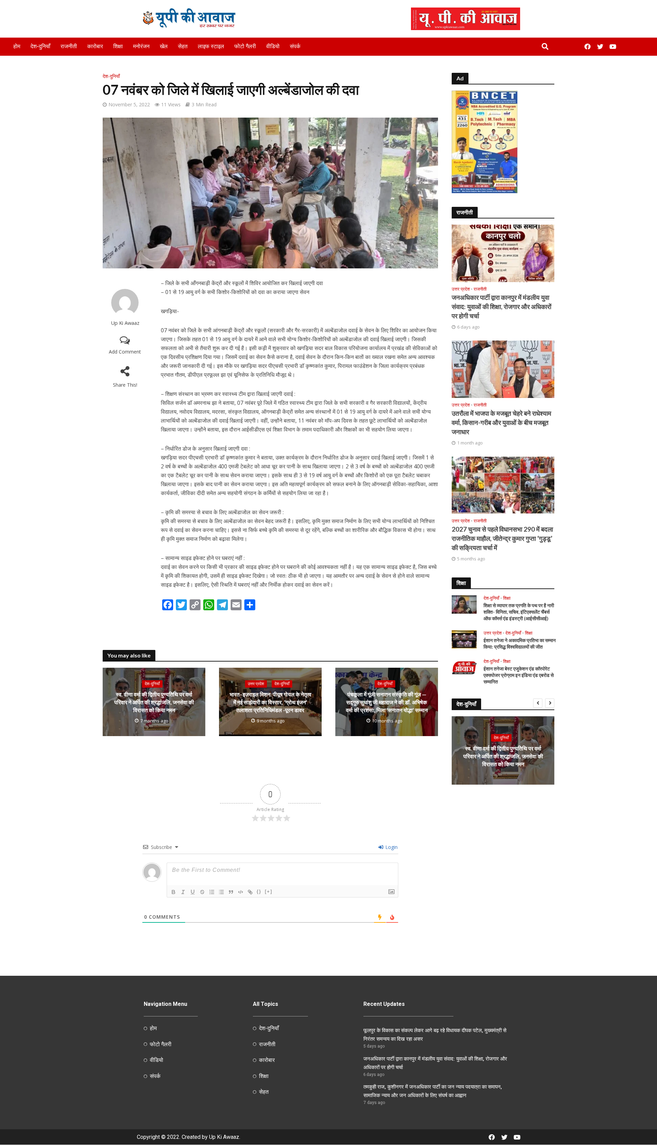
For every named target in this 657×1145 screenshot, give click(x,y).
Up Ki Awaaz (125, 323)
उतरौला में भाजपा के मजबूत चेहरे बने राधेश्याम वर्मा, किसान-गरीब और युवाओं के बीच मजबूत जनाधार (501, 422)
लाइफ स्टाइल (211, 46)
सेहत (183, 46)
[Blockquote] (231, 892)
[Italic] (183, 892)
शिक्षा (118, 46)
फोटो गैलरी (245, 46)
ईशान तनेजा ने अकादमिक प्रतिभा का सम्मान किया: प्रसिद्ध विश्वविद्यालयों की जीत (520, 643)
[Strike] (202, 892)
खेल (164, 46)
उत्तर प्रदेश (256, 684)
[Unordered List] (221, 892)
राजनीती (69, 46)
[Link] (250, 892)
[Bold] (173, 892)
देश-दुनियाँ (40, 46)
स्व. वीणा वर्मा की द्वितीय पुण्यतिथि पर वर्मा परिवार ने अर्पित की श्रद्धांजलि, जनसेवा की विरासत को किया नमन (154, 702)
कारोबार (95, 46)
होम (16, 46)
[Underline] (192, 892)
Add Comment (125, 351)
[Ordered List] (212, 892)
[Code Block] (240, 892)
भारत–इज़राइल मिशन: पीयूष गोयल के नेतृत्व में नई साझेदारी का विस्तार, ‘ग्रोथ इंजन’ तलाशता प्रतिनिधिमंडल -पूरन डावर (270, 702)
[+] (268, 891)
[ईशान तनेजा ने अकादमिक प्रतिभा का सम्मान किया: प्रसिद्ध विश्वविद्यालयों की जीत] (464, 638)
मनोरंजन (141, 46)
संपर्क (295, 46)
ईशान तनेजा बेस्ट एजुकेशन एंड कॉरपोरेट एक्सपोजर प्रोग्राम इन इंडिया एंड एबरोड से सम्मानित (519, 675)
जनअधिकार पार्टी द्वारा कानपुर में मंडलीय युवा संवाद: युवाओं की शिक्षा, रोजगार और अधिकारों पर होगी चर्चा (501, 306)
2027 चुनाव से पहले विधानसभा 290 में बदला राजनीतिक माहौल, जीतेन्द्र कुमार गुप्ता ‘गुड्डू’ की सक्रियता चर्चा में (502, 538)
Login (391, 847)
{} (259, 891)
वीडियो (273, 46)
